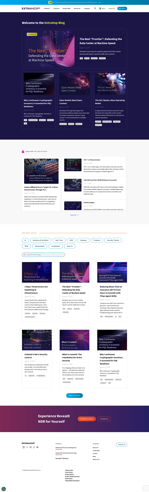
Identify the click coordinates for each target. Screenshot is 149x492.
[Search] (95, 8)
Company (87, 8)
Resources (77, 8)
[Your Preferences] (3, 489)
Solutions (56, 8)
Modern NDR (66, 8)
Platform (47, 8)
